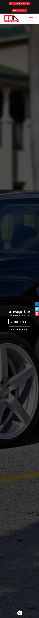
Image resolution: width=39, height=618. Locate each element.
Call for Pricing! (18, 321)
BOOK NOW (18, 10)
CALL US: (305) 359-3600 (20, 3)
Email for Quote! (19, 329)
